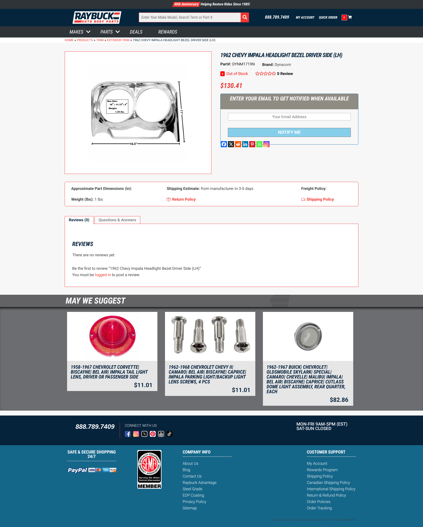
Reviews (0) (79, 220)
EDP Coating (193, 495)
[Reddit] (238, 144)
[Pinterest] (252, 144)
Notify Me (289, 132)
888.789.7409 (277, 17)
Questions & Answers (117, 220)
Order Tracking (319, 508)
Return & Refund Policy (326, 495)
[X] (231, 144)
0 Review (285, 73)
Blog (186, 469)
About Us (190, 463)
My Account (305, 17)
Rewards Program (322, 469)
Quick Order (328, 17)
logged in (103, 274)
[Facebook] (224, 144)
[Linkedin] (245, 144)
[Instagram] (266, 144)
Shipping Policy (320, 476)
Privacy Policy (194, 501)
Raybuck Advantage (200, 482)
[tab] (79, 220)
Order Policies (318, 501)
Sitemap (190, 508)
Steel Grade (192, 489)
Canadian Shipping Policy (328, 482)
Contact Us (192, 476)
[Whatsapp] (259, 144)
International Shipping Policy (331, 489)
